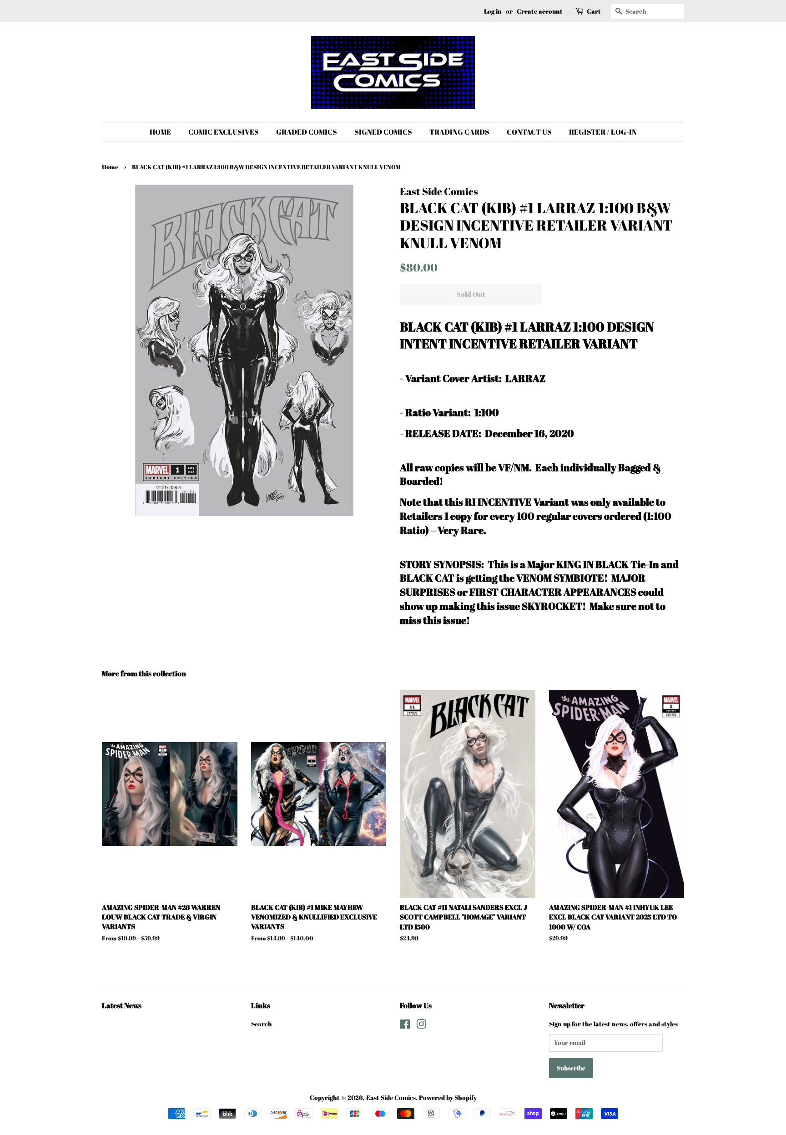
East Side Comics (391, 1097)
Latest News (121, 1005)
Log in (493, 11)
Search (261, 1023)
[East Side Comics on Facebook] (405, 1025)
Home (110, 167)
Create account (540, 11)
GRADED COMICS (306, 132)
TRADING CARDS (459, 132)
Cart (594, 11)
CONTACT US (529, 132)
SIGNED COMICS (383, 132)
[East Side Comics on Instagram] (421, 1025)
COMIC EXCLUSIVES (223, 132)
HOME (160, 132)
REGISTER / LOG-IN (603, 132)
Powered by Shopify (448, 1097)
